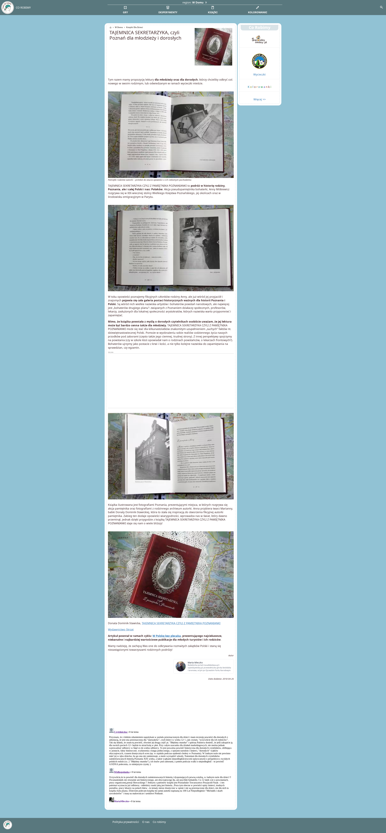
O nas (146, 822)
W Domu (119, 27)
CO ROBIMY (23, 7)
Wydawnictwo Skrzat (121, 629)
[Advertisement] (170, 381)
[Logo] (7, 7)
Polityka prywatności (125, 822)
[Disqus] (171, 764)
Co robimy (159, 822)
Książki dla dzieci (134, 27)
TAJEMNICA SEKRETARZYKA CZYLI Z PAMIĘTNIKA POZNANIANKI (181, 623)
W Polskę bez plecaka (167, 636)
